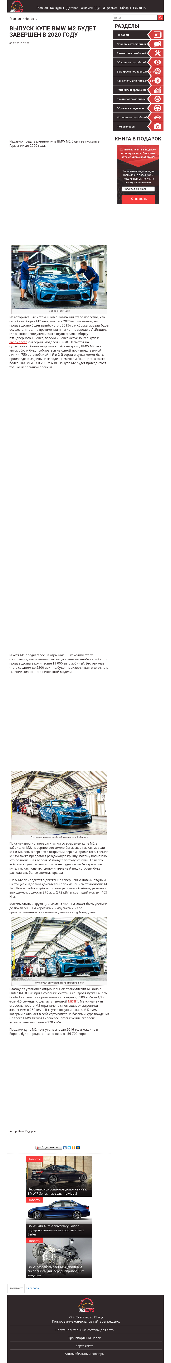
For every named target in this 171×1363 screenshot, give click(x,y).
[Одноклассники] (74, 1146)
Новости (123, 34)
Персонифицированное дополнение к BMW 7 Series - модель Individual (57, 1191)
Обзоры (125, 8)
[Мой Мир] (78, 1146)
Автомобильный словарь (84, 1354)
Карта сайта (84, 1346)
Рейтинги (139, 8)
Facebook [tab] (32, 1288)
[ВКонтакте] (65, 1146)
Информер (110, 8)
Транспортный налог (84, 1338)
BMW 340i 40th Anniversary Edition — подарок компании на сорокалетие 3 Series (56, 1230)
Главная (42, 8)
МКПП (72, 1001)
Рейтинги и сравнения (131, 89)
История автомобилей (132, 117)
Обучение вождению (130, 108)
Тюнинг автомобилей (131, 99)
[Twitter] (69, 1146)
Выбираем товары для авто (136, 71)
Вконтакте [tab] (16, 1288)
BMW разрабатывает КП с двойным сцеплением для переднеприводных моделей (56, 1271)
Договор (72, 8)
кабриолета (18, 342)
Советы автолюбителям (133, 44)
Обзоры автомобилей (131, 62)
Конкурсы (57, 8)
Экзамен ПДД (91, 8)
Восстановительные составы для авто (84, 1330)
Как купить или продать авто (136, 80)
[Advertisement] (59, 92)
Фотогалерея (126, 126)
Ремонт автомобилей (131, 53)
